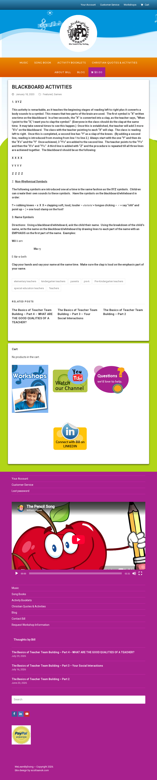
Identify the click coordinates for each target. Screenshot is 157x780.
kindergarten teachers (53, 281)
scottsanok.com (40, 770)
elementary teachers (25, 281)
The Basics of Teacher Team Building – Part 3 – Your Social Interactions (77, 314)
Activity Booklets (22, 600)
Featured (48, 94)
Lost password (20, 490)
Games (58, 94)
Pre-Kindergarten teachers (109, 281)
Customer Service (22, 484)
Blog (14, 612)
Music (15, 588)
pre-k (86, 281)
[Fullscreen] (140, 573)
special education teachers (29, 288)
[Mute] (134, 573)
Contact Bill (18, 618)
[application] (78, 539)
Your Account (20, 478)
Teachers (54, 288)
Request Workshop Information (30, 624)
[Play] (17, 573)
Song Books (19, 594)
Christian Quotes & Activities (29, 606)
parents (74, 281)
